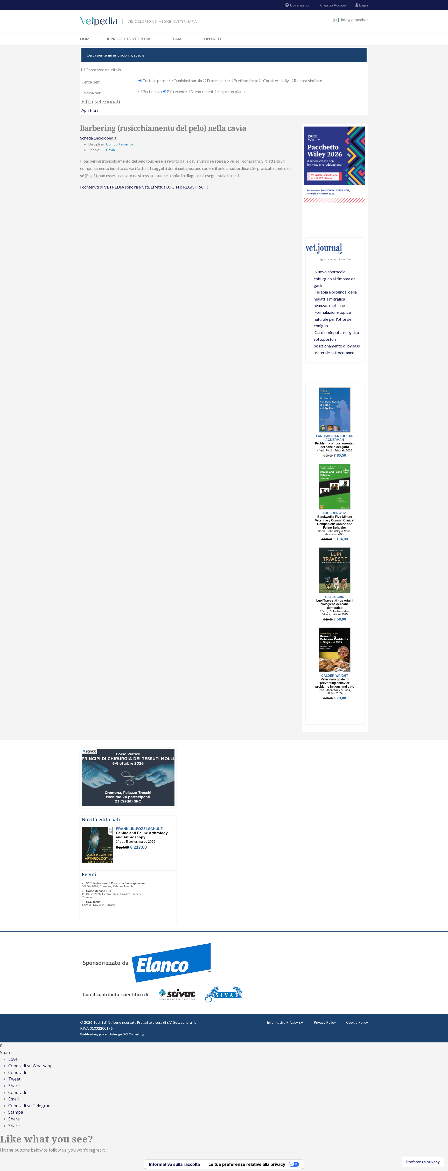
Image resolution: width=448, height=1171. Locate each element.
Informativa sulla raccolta (174, 1164)
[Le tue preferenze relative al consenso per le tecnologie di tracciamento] (423, 1162)
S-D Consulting (133, 1034)
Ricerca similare (307, 80)
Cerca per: (90, 81)
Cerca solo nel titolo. (103, 69)
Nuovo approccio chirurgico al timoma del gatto (335, 278)
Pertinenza (152, 91)
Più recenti (176, 91)
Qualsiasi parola (187, 80)
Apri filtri (89, 110)
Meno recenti (202, 91)
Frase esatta (217, 80)
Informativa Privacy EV (285, 1022)
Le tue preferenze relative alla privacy (246, 1164)
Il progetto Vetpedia (128, 39)
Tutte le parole (155, 80)
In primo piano (232, 91)
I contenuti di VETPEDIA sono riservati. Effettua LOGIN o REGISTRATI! (144, 186)
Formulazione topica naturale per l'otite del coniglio (333, 319)
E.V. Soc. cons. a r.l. (181, 1022)
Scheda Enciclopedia (98, 137)
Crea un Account (333, 5)
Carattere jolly (275, 80)
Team (176, 39)
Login (363, 5)
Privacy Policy (325, 1022)
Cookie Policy (357, 1022)
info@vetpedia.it (354, 19)
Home (86, 39)
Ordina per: (91, 92)
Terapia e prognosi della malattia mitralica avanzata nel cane (335, 298)
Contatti (211, 39)
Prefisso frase (245, 80)
